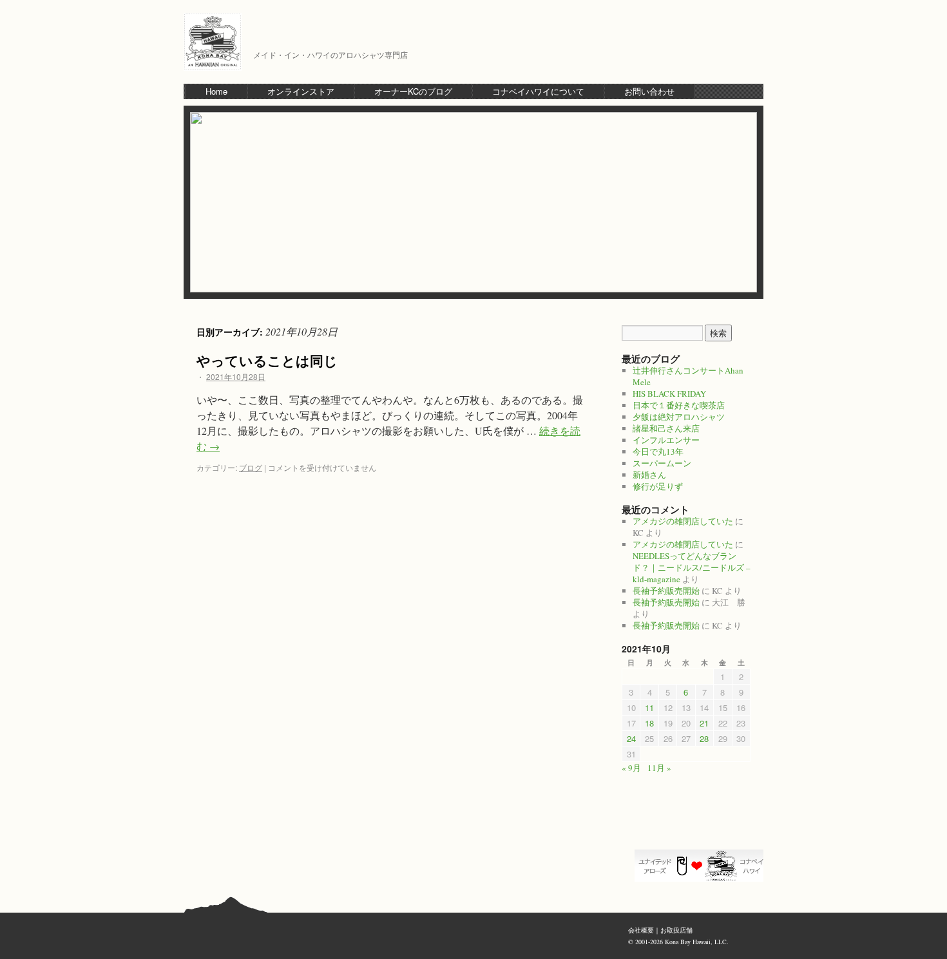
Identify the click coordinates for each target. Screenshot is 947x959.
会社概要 (641, 930)
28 (704, 738)
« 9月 (631, 768)
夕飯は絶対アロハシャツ (679, 417)
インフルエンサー (666, 440)
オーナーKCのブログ (413, 91)
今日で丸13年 (658, 451)
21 (704, 723)
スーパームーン (662, 463)
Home (216, 91)
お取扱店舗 (676, 930)
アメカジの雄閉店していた (683, 521)
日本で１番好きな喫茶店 (679, 405)
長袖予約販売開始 (666, 590)
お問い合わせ (649, 91)
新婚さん (649, 474)
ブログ (250, 467)
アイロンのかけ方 (702, 827)
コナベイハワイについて (538, 91)
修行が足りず (658, 486)
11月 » (659, 768)
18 (649, 723)
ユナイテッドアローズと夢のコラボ (702, 866)
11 (649, 707)
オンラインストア (300, 91)
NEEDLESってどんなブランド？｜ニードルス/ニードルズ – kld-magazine (692, 567)
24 (631, 738)
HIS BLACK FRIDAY (669, 393)
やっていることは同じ (267, 360)
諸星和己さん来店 (666, 428)
